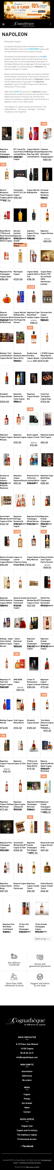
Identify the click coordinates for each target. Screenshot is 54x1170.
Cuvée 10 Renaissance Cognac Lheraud (33, 682)
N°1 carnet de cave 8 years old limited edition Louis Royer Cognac (20, 154)
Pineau (27, 1098)
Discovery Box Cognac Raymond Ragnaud (46, 316)
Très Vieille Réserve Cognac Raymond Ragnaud (47, 724)
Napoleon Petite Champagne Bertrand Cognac (33, 805)
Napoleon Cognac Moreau (47, 232)
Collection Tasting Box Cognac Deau (46, 396)
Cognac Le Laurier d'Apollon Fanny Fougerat (20, 561)
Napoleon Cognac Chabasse (44, 682)
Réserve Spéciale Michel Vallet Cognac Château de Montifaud (47, 766)
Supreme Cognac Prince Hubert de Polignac (33, 234)
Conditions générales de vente (30, 1162)
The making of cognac (27, 1134)
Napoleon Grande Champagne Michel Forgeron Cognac (47, 644)
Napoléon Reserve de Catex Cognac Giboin (19, 397)
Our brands (27, 1103)
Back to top (42, 938)
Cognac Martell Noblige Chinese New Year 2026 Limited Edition (33, 153)
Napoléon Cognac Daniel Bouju (6, 886)
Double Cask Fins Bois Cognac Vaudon (33, 355)
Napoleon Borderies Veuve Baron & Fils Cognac (20, 357)
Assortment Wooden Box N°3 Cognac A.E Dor (6, 518)
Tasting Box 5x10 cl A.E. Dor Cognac (20, 192)
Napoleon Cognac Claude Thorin (33, 886)
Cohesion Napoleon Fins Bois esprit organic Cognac (47, 153)
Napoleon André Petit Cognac (47, 436)
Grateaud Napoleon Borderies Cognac (45, 194)
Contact (27, 1112)
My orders (27, 1080)
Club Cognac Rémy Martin (19, 721)
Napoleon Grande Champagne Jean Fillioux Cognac (46, 807)
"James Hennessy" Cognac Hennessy (18, 642)
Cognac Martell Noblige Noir (33, 191)
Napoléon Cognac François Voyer (6, 763)
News (27, 1107)
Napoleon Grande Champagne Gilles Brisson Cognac (46, 521)
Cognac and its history (27, 1130)
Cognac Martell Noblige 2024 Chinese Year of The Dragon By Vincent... (20, 317)
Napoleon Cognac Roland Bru (33, 396)
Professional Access (27, 1139)
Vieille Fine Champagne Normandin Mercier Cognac (47, 601)
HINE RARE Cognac (18, 680)
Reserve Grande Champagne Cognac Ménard (6, 559)
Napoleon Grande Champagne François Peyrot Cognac (33, 644)
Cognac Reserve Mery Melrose (33, 558)
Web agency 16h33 (32, 1167)
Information (27, 1071)
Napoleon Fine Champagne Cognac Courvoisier (6, 846)
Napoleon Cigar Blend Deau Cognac (47, 478)
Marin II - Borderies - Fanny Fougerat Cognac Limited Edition (6, 195)
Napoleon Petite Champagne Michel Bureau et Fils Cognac (33, 520)
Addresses (27, 1075)
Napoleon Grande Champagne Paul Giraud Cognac (32, 847)
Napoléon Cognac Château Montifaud (6, 804)
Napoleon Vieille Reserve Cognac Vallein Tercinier (6, 601)
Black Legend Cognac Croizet (33, 436)
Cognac (27, 1094)
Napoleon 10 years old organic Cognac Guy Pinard (6, 683)
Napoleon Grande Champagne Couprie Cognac (6, 153)
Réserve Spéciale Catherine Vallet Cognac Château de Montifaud (6, 317)
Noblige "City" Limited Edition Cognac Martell (6, 355)
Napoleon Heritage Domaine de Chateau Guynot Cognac (20, 521)
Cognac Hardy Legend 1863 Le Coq (33, 274)
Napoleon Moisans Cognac (20, 436)
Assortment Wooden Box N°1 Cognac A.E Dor (20, 845)
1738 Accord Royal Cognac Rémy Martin (32, 763)
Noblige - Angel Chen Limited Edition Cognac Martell (6, 642)
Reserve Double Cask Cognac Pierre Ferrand (47, 559)
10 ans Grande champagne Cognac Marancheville (41, 928)
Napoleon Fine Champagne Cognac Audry (6, 274)
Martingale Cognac (18, 272)
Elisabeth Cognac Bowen (6, 395)
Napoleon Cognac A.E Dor (20, 762)
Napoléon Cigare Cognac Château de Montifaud (19, 805)
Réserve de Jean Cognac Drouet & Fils (47, 845)
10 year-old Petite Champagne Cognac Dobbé (25, 928)
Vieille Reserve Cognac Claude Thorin (47, 886)
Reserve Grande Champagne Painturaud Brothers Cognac (20, 603)
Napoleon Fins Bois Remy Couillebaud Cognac (8, 928)
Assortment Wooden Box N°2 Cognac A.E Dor (33, 600)
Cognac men (27, 1126)
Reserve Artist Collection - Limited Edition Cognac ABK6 (33, 479)
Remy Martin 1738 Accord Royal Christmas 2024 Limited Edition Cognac (6, 236)
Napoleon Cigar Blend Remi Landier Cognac (33, 315)
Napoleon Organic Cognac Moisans (6, 437)
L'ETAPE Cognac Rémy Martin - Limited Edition (47, 355)
